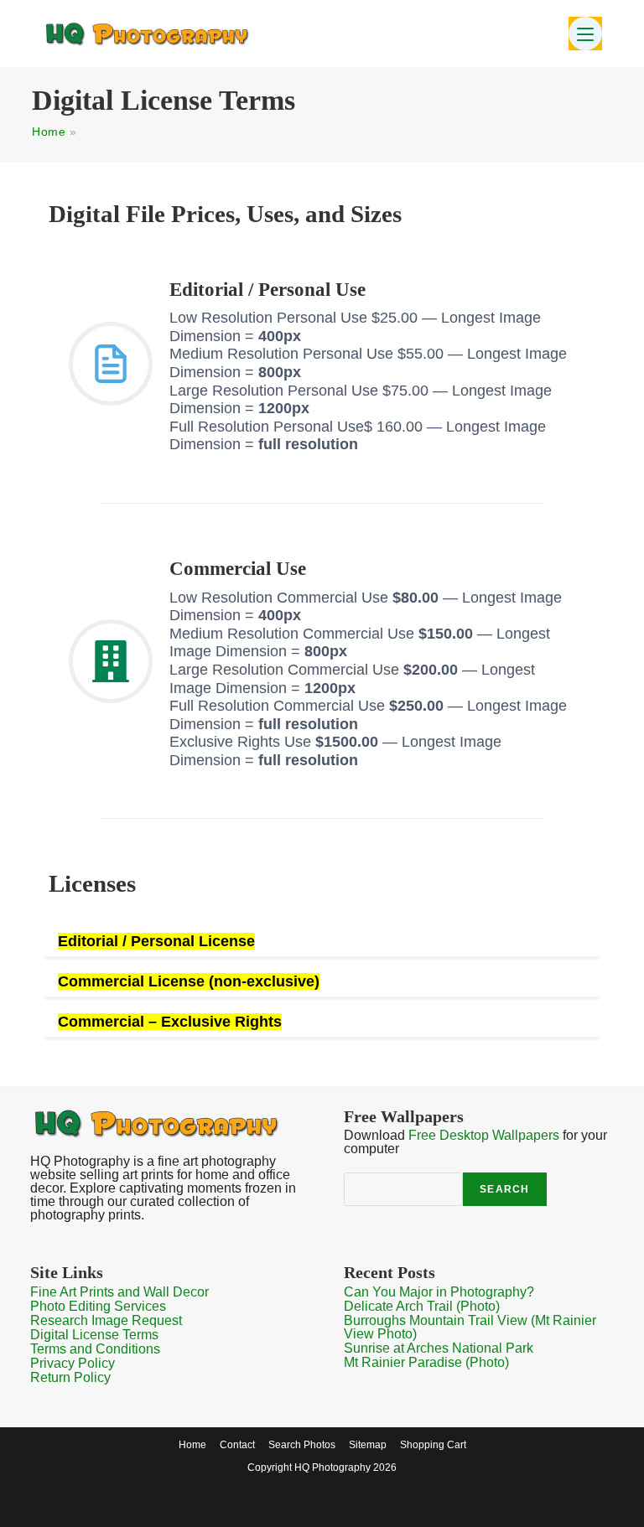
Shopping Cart (433, 1445)
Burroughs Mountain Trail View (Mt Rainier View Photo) (470, 1327)
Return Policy (70, 1377)
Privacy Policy (72, 1363)
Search (504, 1189)
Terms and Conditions (95, 1349)
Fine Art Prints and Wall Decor (119, 1292)
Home (48, 131)
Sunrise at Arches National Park (438, 1348)
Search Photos (301, 1445)
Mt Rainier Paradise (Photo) (426, 1362)
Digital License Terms (94, 1335)
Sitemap (368, 1445)
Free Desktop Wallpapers (483, 1135)
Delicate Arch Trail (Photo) (422, 1306)
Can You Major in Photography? (439, 1292)
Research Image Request (106, 1320)
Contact (237, 1445)
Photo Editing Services (98, 1306)
